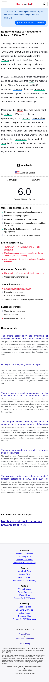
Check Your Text (31, 23)
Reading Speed (24, 577)
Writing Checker (24, 589)
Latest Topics (24, 613)
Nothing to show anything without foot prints (22, 364)
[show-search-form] (44, 4)
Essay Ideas (24, 595)
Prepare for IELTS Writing (24, 598)
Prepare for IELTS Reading (24, 580)
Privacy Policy (25, 634)
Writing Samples (25, 592)
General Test (24, 574)
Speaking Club (24, 616)
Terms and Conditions (24, 639)
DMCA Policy (24, 643)
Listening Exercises (24, 553)
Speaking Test (25, 607)
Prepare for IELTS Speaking (24, 619)
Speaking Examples (24, 610)
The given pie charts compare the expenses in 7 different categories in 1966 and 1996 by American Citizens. (24, 477)
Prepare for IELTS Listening (24, 563)
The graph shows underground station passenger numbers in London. (24, 451)
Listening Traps (24, 557)
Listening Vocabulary (24, 560)
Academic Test (24, 571)
